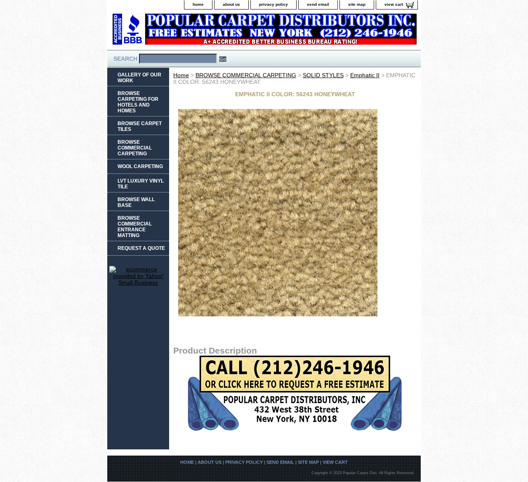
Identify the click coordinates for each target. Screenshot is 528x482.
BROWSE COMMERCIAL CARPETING (246, 75)
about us (231, 4)
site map (356, 4)
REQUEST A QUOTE (141, 248)
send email (318, 4)
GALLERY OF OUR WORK (139, 77)
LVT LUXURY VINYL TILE (141, 184)
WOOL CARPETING (140, 166)
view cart (393, 4)
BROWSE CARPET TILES (140, 126)
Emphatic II (365, 75)
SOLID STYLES (323, 75)
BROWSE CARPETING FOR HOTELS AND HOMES (138, 102)
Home (181, 75)
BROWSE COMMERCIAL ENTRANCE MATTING (135, 226)
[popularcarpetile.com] (210, 32)
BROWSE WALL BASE (136, 202)
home (198, 4)
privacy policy (273, 4)
